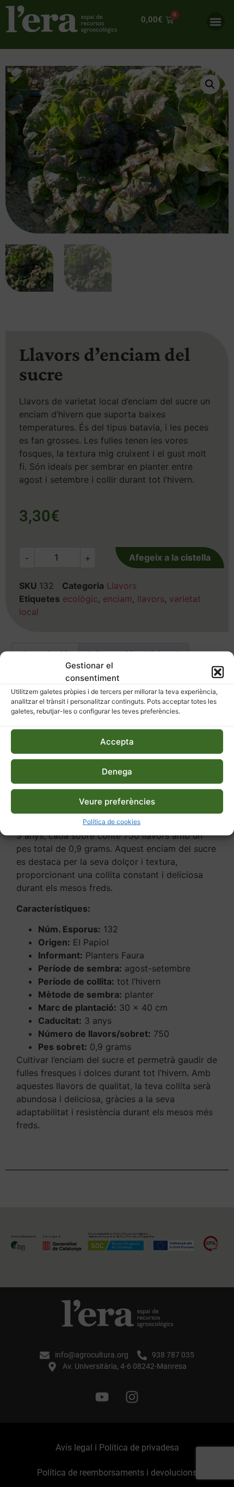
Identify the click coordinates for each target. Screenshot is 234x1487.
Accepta (117, 741)
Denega (117, 771)
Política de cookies (111, 822)
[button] (217, 671)
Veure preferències (117, 801)
